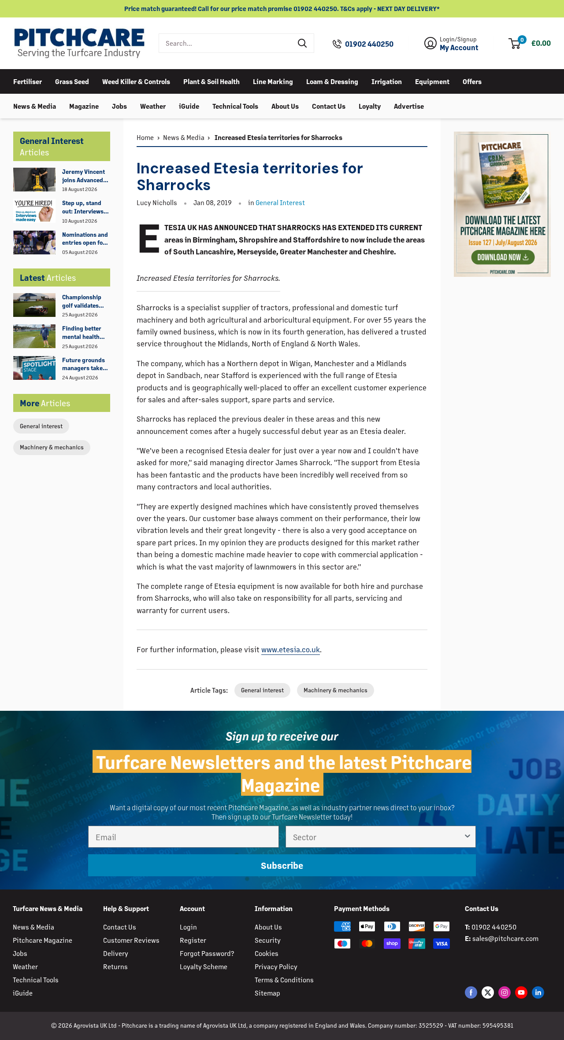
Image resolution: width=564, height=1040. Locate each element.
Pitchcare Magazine (42, 940)
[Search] (303, 43)
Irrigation (386, 81)
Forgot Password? (207, 953)
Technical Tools (235, 105)
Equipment (432, 81)
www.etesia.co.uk (290, 649)
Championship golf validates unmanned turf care (82, 301)
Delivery (115, 953)
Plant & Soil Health (211, 81)
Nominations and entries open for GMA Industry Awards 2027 (85, 239)
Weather (153, 105)
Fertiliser (27, 81)
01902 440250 (369, 44)
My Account (459, 47)
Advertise (409, 105)
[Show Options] (467, 836)
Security (268, 940)
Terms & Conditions (284, 979)
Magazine (84, 105)
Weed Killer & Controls (136, 81)
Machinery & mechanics (52, 447)
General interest (41, 426)
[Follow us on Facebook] (471, 992)
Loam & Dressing (332, 81)
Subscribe (282, 865)
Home (145, 137)
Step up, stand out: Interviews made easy (83, 207)
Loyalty (370, 105)
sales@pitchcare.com (505, 938)
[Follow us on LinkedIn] (538, 992)
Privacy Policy (276, 966)
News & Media (34, 105)
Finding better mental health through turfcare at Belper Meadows (85, 332)
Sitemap (267, 993)
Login (188, 926)
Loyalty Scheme (203, 966)
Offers (472, 81)
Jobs (119, 105)
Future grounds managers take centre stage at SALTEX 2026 (83, 364)
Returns (115, 966)
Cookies (266, 953)
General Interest (280, 202)
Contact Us (328, 105)
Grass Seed (72, 81)
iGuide (189, 105)
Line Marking (273, 81)
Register (193, 940)
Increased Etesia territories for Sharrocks (277, 137)
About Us (285, 105)
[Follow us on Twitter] (488, 992)
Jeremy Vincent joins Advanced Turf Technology (83, 176)
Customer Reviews (131, 940)
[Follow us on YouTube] (521, 992)
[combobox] (225, 43)
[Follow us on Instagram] (504, 992)
